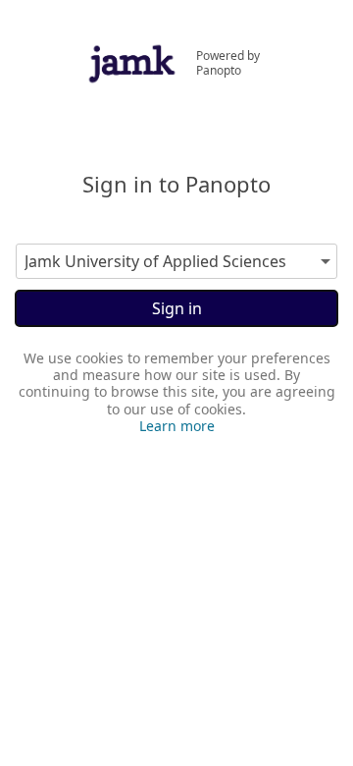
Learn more (177, 425)
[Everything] (132, 48)
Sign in (177, 308)
